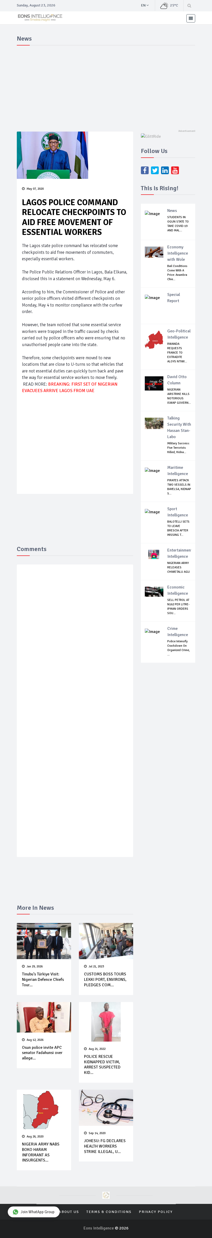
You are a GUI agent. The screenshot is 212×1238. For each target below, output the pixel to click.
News (172, 210)
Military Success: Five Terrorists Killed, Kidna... (178, 447)
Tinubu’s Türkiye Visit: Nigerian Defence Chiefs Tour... (43, 980)
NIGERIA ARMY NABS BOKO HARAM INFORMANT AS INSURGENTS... (40, 1152)
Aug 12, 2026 (35, 1040)
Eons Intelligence (99, 1228)
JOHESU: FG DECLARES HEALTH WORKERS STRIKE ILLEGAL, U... (105, 1146)
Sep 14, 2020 (97, 1133)
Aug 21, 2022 (97, 1049)
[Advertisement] (106, 86)
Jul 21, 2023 (96, 966)
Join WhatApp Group (38, 1212)
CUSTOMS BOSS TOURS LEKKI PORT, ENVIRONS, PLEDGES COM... (105, 980)
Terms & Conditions (109, 1212)
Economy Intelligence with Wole (177, 253)
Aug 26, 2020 (35, 1136)
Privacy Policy (156, 1212)
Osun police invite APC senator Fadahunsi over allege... (42, 1053)
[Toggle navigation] (190, 18)
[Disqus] (75, 643)
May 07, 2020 (35, 189)
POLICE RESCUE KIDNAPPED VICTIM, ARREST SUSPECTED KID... (102, 1064)
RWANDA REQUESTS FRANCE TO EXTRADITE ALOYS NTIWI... (177, 352)
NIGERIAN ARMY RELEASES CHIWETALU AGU (178, 567)
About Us (69, 1212)
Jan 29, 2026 (35, 966)
